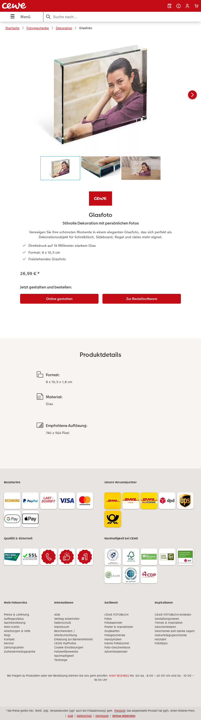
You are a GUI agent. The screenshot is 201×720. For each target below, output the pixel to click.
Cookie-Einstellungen (68, 647)
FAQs (7, 635)
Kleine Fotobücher (116, 643)
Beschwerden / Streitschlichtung (65, 633)
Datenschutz (62, 623)
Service (9, 643)
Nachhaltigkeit (64, 656)
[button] (187, 6)
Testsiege (60, 660)
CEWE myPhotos (65, 643)
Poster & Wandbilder (118, 627)
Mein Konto (11, 627)
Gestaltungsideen (167, 619)
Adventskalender (115, 652)
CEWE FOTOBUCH (116, 615)
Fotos (108, 619)
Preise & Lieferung (16, 615)
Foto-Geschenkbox (117, 647)
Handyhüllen (113, 639)
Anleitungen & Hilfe (17, 631)
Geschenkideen (165, 627)
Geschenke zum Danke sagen (175, 631)
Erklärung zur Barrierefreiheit (73, 639)
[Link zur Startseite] (40, 6)
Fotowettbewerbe (66, 652)
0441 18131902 (119, 676)
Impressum (61, 627)
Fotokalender (113, 623)
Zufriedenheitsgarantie (19, 652)
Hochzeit (160, 639)
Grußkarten (112, 631)
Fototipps (161, 643)
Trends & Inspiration (169, 623)
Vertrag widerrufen (66, 619)
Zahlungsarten (14, 647)
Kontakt (9, 639)
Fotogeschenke (114, 635)
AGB (57, 615)
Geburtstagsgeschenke (171, 635)
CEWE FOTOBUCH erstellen (173, 615)
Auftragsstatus (14, 619)
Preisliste (120, 711)
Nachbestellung (14, 623)
